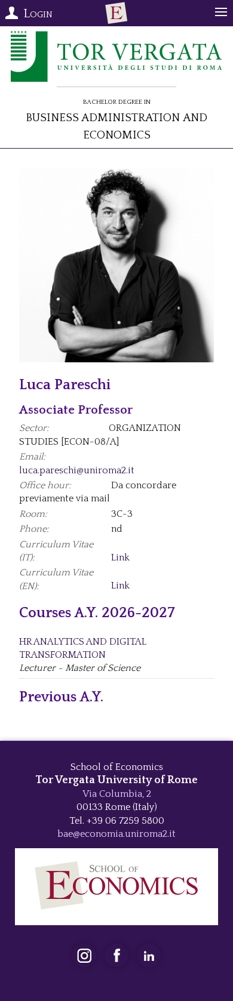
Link (120, 557)
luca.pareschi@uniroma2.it (76, 470)
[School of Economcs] (116, 13)
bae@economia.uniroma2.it (116, 833)
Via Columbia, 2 (116, 794)
